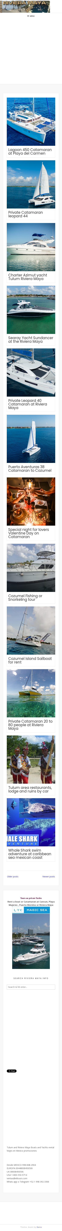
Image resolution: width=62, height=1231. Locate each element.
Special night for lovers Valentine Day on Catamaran (28, 533)
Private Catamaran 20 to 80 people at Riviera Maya (30, 725)
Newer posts (48, 876)
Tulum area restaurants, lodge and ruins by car (30, 789)
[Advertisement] (31, 52)
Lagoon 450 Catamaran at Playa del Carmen (30, 151)
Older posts (12, 876)
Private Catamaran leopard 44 (25, 214)
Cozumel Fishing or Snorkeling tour (25, 597)
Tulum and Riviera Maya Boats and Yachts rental (30, 1147)
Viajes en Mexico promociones (22, 1150)
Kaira (39, 1227)
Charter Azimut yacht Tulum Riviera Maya (27, 277)
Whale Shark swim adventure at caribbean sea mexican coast (29, 854)
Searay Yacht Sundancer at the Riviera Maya (30, 339)
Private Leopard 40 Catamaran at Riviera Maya (27, 404)
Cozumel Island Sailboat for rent (30, 660)
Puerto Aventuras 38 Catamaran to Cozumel (29, 468)
